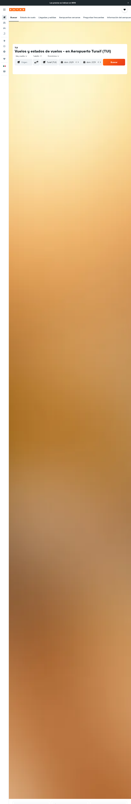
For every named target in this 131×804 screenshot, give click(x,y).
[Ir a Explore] (4, 40)
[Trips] (4, 58)
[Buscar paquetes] (4, 33)
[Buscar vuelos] (4, 17)
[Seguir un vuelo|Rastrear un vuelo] (4, 46)
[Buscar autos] (4, 28)
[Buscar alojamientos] (4, 22)
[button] (128, 3)
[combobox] (53, 56)
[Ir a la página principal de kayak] (17, 9)
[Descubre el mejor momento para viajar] (4, 51)
